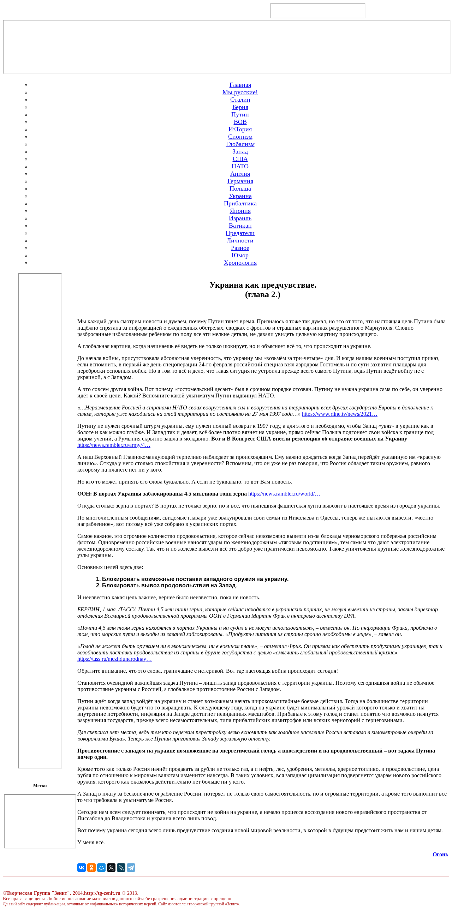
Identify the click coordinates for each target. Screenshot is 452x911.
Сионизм (240, 136)
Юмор (240, 255)
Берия (240, 106)
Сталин (240, 99)
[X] (111, 867)
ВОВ (240, 121)
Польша (240, 188)
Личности (240, 240)
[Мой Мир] (101, 867)
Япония (240, 210)
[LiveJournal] (121, 867)
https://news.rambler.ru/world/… (284, 494)
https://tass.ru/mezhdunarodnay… (114, 659)
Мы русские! (240, 92)
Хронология (240, 262)
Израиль (240, 218)
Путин (240, 114)
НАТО (240, 166)
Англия (240, 173)
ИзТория (240, 129)
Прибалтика (240, 203)
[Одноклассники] (91, 867)
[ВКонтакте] (81, 867)
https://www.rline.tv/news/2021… (339, 414)
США (240, 158)
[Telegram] (131, 867)
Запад (240, 151)
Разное (240, 247)
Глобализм (240, 144)
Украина (240, 195)
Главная (240, 84)
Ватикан (240, 225)
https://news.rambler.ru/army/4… (113, 445)
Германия (240, 181)
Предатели (240, 232)
